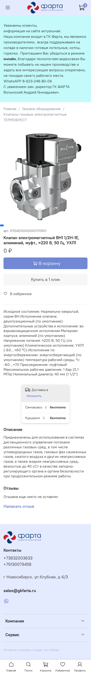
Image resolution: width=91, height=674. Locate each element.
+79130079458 (18, 564)
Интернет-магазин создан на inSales (31, 650)
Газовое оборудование (41, 108)
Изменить (34, 396)
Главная (10, 108)
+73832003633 (18, 558)
